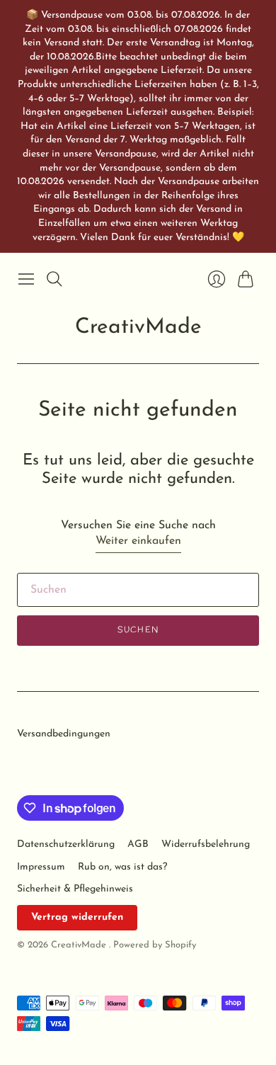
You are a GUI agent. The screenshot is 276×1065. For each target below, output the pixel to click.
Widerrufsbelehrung (205, 844)
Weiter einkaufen (138, 541)
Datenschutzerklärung (66, 844)
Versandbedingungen (63, 734)
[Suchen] (54, 279)
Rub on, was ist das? (122, 867)
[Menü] (26, 279)
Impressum (41, 867)
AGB (138, 844)
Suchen (138, 630)
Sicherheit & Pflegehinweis (75, 889)
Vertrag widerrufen (77, 917)
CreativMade (138, 327)
